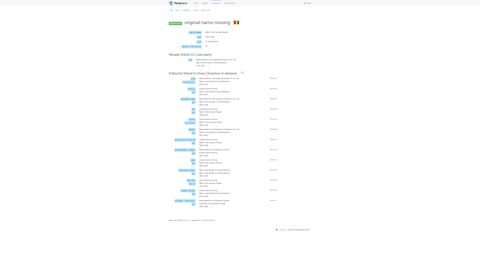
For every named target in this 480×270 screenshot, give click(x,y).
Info (196, 3)
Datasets (216, 3)
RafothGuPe (190, 123)
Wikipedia (186, 10)
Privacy (283, 230)
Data (177, 10)
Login (308, 3)
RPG (190, 60)
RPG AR (192, 184)
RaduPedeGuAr (189, 82)
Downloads (229, 3)
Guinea (195, 10)
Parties (205, 3)
